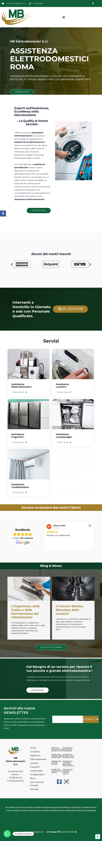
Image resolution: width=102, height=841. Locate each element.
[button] (64, 17)
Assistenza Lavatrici (62, 385)
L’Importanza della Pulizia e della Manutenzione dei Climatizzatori (25, 611)
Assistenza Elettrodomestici (21, 385)
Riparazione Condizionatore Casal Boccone (68, 756)
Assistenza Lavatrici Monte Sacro (68, 771)
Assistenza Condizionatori (20, 486)
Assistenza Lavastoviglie (64, 435)
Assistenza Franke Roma (56, 762)
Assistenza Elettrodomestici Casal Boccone (57, 749)
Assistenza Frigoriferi (17, 435)
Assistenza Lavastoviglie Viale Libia (57, 756)
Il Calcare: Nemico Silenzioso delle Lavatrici (69, 609)
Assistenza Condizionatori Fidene (57, 771)
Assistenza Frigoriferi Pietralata (68, 749)
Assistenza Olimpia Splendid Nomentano (68, 763)
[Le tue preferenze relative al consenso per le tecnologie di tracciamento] (97, 836)
